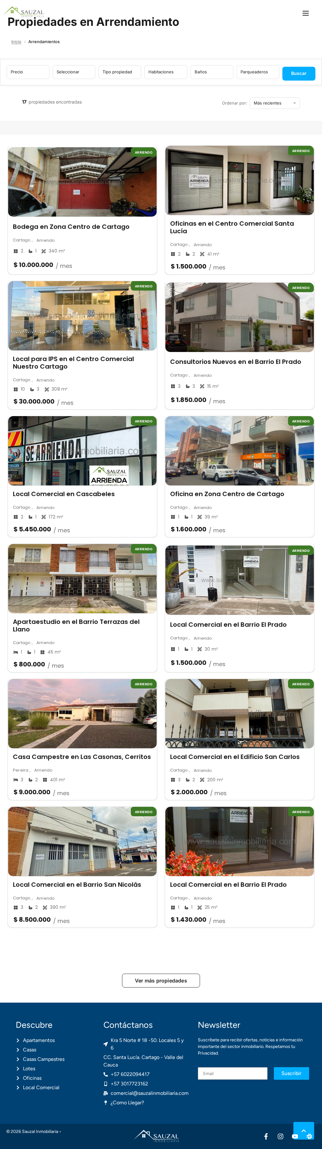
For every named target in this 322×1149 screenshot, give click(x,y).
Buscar (299, 73)
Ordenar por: (234, 103)
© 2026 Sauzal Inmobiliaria (32, 1131)
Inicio (16, 41)
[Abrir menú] (306, 13)
